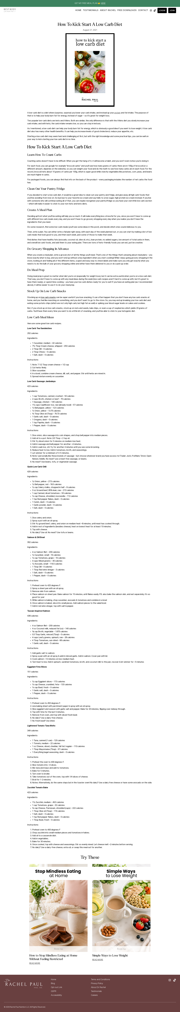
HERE (103, 3)
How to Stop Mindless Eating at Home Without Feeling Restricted (53, 957)
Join (172, 11)
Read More (34, 963)
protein (117, 113)
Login (162, 11)
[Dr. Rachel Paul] (10, 10)
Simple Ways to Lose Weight (110, 955)
